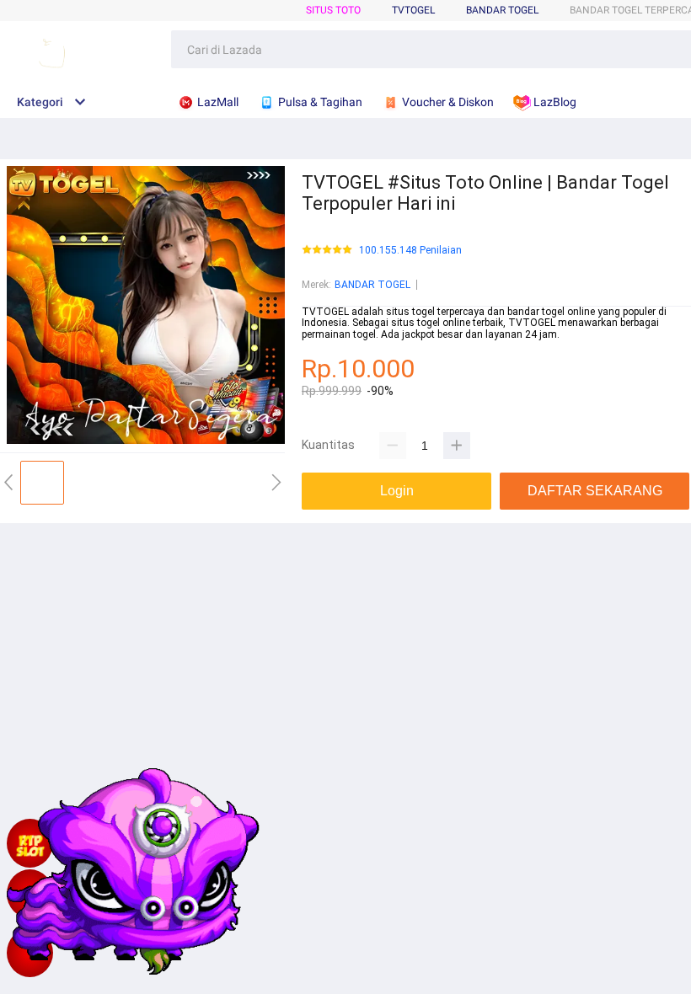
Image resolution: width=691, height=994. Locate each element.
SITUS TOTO (333, 10)
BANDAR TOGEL (502, 10)
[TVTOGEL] (30, 952)
